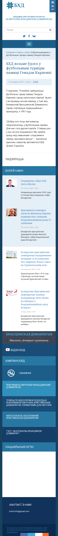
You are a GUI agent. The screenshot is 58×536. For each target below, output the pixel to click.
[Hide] (47, 534)
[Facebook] (24, 534)
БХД (35, 82)
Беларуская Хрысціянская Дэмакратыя (29, 18)
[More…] (44, 534)
